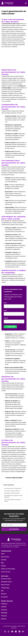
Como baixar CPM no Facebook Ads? (12, 488)
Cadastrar (10, 326)
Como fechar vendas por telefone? (12, 490)
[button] (25, 3)
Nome (5, 303)
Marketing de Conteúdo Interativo (12, 493)
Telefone (6, 318)
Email (5, 310)
